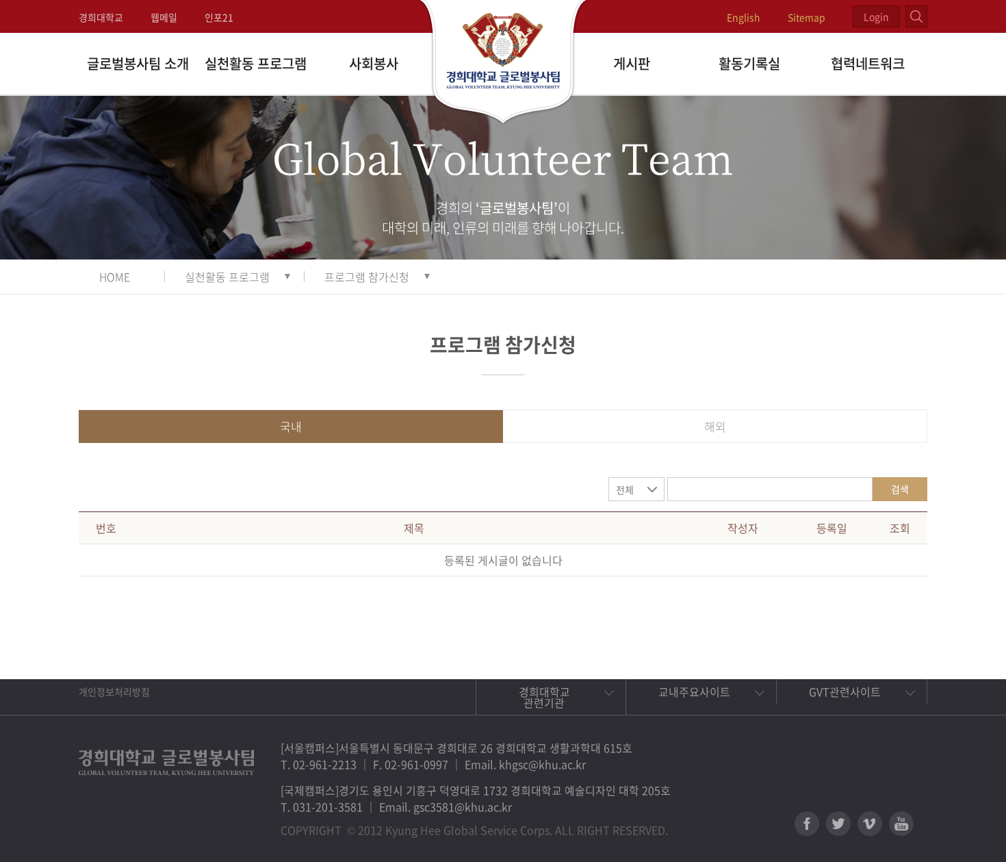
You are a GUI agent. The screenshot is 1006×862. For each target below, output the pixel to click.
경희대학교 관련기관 (544, 697)
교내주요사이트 (694, 691)
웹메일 (164, 17)
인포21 (219, 17)
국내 (291, 426)
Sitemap (806, 17)
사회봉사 (373, 63)
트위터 (838, 823)
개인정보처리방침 (114, 691)
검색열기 (916, 16)
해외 (715, 426)
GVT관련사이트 (845, 691)
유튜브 (901, 823)
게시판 (631, 63)
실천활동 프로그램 (256, 63)
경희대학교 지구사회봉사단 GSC (503, 63)
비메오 (869, 823)
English (743, 17)
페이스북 (807, 823)
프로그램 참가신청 (366, 276)
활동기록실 (749, 63)
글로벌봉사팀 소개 (138, 63)
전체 (625, 489)
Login (876, 16)
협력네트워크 (868, 63)
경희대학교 (101, 17)
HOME (114, 276)
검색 (900, 489)
